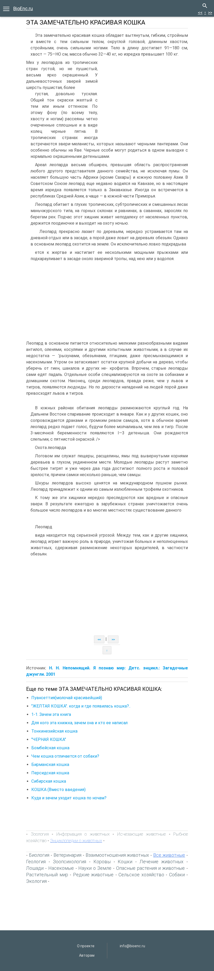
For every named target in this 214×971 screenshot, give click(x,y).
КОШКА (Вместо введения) (58, 789)
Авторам (86, 955)
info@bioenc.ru (132, 946)
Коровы (102, 861)
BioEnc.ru (23, 8)
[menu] (6, 8)
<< (200, 12)
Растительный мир (47, 874)
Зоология (40, 834)
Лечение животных (161, 861)
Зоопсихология (69, 861)
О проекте (85, 946)
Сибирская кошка (48, 781)
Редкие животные (93, 874)
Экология (36, 881)
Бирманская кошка (50, 764)
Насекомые (61, 868)
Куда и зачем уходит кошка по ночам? (68, 797)
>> (210, 12)
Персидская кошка (50, 772)
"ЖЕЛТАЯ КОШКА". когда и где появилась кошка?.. (80, 706)
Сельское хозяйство (141, 874)
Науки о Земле (94, 868)
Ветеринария (67, 855)
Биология (39, 855)
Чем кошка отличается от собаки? (65, 756)
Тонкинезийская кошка (54, 731)
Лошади (35, 868)
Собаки (177, 874)
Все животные (169, 855)
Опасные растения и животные (150, 868)
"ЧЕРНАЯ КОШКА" (48, 739)
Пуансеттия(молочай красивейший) (66, 697)
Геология (36, 861)
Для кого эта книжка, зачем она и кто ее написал (79, 722)
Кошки (125, 861)
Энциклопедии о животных (76, 840)
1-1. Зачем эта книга (51, 714)
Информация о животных (83, 834)
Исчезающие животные (141, 834)
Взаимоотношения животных (117, 855)
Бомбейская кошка (50, 747)
